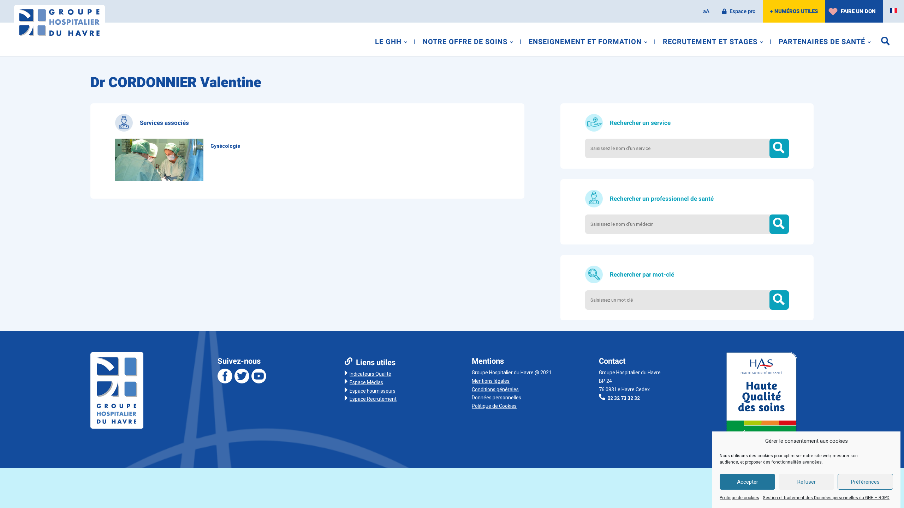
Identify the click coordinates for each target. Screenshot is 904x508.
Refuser (806, 482)
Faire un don (858, 11)
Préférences (865, 482)
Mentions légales (491, 381)
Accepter (747, 482)
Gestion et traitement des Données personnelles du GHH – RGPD (826, 497)
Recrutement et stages (710, 43)
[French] (893, 10)
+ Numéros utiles (794, 11)
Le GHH (388, 43)
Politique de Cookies (494, 406)
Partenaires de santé (822, 43)
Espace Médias (366, 382)
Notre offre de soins (465, 43)
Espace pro (743, 11)
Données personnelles (496, 397)
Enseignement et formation (585, 43)
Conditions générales (495, 389)
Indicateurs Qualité (370, 374)
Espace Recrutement (373, 399)
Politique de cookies (739, 497)
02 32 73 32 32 (623, 398)
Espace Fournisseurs (373, 391)
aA (706, 11)
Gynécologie (225, 146)
